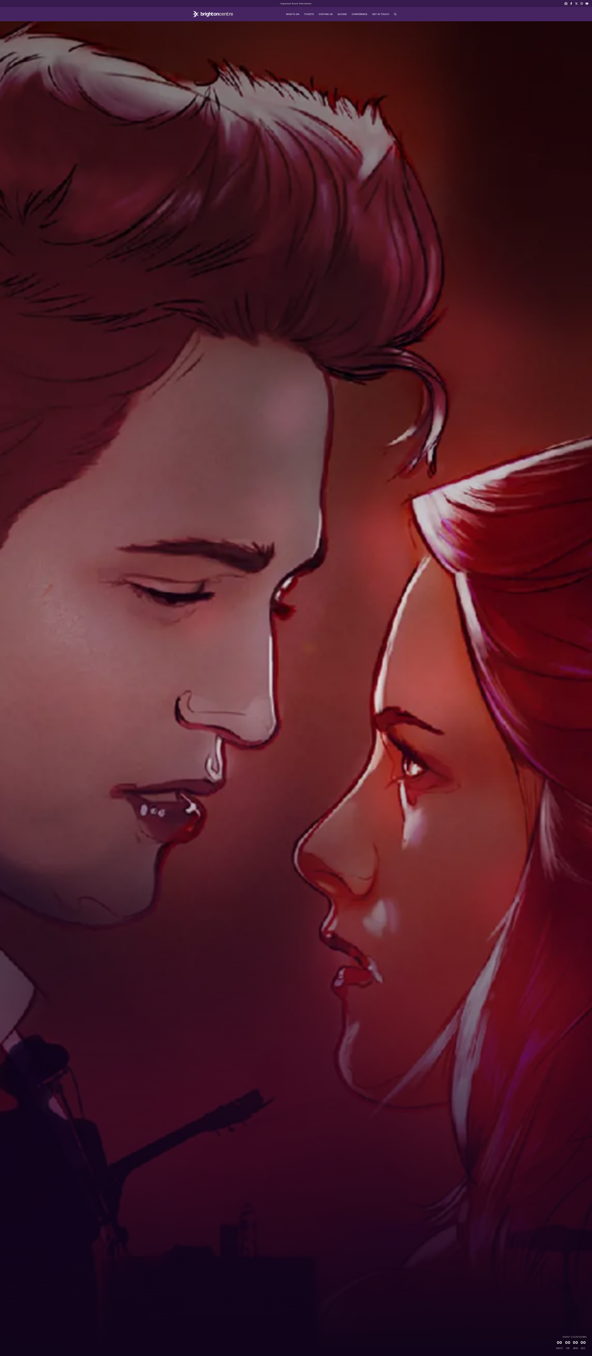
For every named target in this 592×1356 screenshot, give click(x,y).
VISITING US (326, 14)
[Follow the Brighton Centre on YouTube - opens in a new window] (587, 3)
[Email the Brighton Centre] (566, 3)
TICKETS (309, 14)
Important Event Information (296, 3)
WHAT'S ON (292, 14)
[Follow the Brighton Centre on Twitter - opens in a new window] (576, 3)
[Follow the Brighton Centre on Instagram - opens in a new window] (581, 3)
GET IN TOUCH (380, 14)
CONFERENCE (359, 14)
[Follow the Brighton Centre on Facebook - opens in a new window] (571, 3)
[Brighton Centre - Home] (208, 14)
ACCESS (342, 14)
